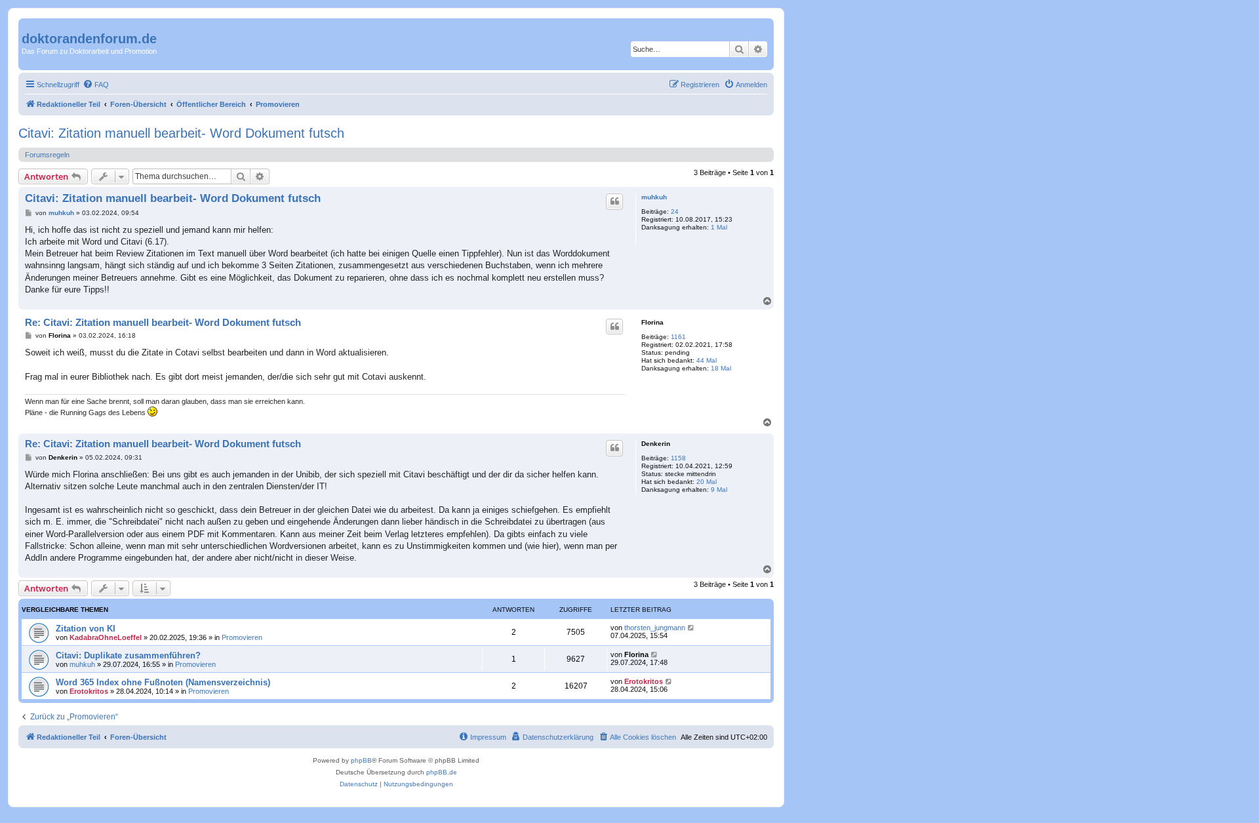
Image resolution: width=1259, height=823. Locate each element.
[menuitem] (96, 84)
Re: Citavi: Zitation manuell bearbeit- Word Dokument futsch (163, 322)
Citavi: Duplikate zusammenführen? (128, 655)
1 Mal (719, 227)
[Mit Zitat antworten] (614, 201)
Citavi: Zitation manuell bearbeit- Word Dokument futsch (181, 133)
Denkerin (655, 443)
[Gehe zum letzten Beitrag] (691, 628)
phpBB (361, 760)
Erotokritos (89, 691)
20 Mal (706, 481)
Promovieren (242, 637)
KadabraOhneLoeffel (106, 637)
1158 (678, 458)
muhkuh (654, 197)
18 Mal (721, 368)
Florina (652, 322)
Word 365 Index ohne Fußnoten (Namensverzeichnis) (163, 682)
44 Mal (706, 360)
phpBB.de (441, 772)
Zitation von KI (85, 628)
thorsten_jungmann (654, 628)
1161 (678, 336)
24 (675, 211)
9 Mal (719, 489)
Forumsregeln (47, 155)
